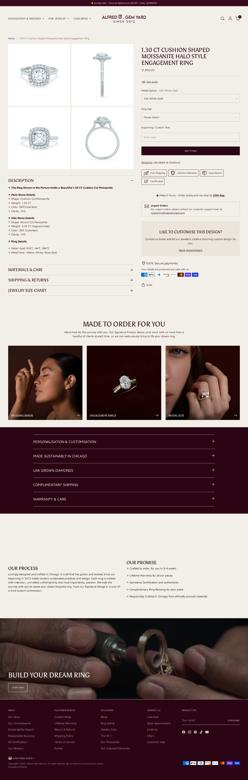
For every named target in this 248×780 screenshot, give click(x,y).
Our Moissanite (110, 742)
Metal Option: (159, 90)
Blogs (104, 716)
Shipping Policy (63, 735)
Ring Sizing (107, 723)
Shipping (146, 162)
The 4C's (106, 735)
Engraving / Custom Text (155, 127)
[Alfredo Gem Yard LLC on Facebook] (184, 732)
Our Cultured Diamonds (115, 748)
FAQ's (150, 735)
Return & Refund (64, 729)
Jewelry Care (108, 729)
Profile (58, 748)
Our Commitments (19, 723)
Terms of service (64, 742)
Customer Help (156, 742)
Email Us (152, 729)
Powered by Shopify (17, 767)
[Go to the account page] (230, 18)
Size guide (152, 81)
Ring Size (146, 108)
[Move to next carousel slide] (237, 528)
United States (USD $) (23, 758)
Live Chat (152, 716)
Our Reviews (15, 748)
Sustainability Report (20, 729)
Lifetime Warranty (65, 723)
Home (11, 38)
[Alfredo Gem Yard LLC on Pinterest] (196, 732)
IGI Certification (17, 742)
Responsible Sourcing (21, 735)
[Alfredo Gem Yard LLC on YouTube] (207, 732)
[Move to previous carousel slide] (228, 528)
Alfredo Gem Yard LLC (37, 763)
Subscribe (234, 720)
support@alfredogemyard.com (168, 212)
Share (149, 285)
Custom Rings (62, 716)
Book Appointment (190, 250)
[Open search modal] (222, 18)
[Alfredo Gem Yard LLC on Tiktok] (201, 732)
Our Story (14, 716)
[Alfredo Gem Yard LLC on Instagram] (190, 732)
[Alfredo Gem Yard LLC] (124, 18)
